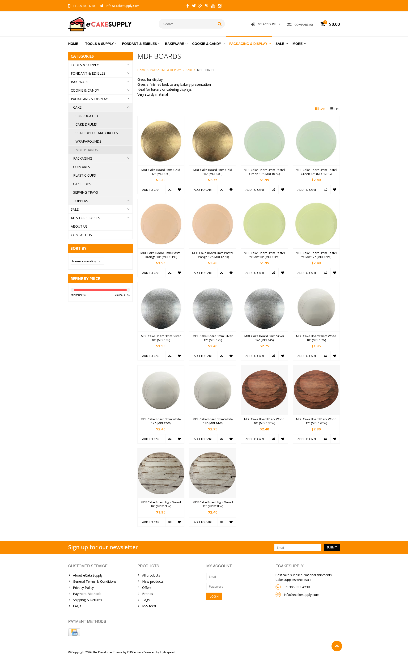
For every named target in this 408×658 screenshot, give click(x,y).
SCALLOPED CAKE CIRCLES (97, 133)
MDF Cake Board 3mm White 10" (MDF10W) (316, 338)
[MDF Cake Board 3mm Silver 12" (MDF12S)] (212, 285)
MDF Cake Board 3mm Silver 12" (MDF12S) (213, 338)
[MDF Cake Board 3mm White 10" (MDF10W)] (316, 285)
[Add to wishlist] (179, 189)
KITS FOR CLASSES (85, 218)
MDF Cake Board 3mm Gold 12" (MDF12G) (160, 172)
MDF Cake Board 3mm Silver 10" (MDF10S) (161, 338)
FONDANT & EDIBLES (139, 44)
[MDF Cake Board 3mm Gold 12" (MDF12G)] (161, 118)
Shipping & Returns (87, 600)
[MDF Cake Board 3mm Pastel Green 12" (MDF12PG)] (316, 118)
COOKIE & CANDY (206, 44)
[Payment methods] (74, 632)
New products (153, 581)
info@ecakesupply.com (301, 594)
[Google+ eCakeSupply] (200, 6)
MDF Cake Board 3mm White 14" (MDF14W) (213, 421)
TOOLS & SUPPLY (99, 44)
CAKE (77, 107)
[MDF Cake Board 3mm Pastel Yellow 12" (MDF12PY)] (316, 202)
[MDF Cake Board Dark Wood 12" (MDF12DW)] (316, 368)
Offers (147, 587)
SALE (280, 44)
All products (151, 575)
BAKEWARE (174, 44)
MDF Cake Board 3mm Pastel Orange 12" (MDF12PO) (212, 255)
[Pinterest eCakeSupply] (206, 6)
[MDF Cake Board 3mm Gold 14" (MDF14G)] (212, 118)
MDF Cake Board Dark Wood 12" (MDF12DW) (316, 421)
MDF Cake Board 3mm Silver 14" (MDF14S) (264, 338)
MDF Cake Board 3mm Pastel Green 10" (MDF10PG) (264, 172)
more (297, 44)
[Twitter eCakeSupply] (193, 6)
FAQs (77, 606)
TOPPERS (80, 201)
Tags (146, 600)
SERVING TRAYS (85, 192)
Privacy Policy (83, 587)
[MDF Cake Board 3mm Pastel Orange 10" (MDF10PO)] (161, 202)
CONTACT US (81, 235)
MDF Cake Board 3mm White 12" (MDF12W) (161, 421)
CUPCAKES (81, 167)
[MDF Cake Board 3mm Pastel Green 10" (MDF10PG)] (264, 118)
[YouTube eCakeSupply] (213, 6)
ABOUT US (79, 226)
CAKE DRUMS (86, 124)
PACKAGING (82, 158)
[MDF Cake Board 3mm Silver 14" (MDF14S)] (264, 285)
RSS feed (149, 606)
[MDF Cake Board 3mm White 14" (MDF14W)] (212, 368)
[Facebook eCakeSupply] (187, 6)
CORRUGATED (87, 116)
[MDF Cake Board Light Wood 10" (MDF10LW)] (161, 451)
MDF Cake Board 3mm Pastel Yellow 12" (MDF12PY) (316, 255)
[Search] (220, 24)
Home (73, 44)
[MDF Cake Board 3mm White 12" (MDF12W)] (161, 368)
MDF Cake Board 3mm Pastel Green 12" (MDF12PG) (316, 172)
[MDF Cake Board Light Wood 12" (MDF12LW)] (212, 451)
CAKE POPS (82, 184)
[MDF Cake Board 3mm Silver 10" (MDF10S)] (161, 285)
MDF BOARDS (87, 150)
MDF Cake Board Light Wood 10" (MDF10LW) (161, 504)
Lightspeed (167, 652)
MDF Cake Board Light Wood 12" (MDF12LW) (213, 504)
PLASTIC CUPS (84, 175)
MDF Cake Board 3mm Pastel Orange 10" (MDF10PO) (160, 255)
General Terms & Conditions (94, 581)
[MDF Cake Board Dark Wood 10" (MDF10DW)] (264, 368)
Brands (147, 593)
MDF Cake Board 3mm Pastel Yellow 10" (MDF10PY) (264, 255)
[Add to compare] (170, 189)
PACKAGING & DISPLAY (248, 44)
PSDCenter (134, 652)
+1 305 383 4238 (297, 587)
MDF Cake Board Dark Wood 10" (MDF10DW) (264, 421)
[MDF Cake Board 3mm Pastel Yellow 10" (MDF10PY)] (264, 202)
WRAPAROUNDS (88, 141)
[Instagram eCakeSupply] (219, 6)
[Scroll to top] (337, 646)
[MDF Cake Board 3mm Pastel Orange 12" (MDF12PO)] (212, 202)
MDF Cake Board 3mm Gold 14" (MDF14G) (212, 172)
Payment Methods (87, 593)
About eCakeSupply (87, 575)
